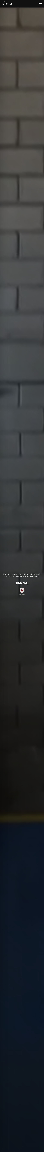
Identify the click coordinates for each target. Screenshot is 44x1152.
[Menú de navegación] (40, 4)
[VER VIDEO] (22, 590)
